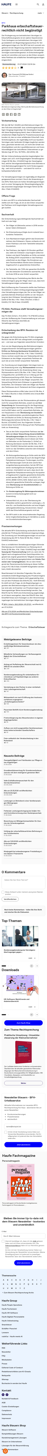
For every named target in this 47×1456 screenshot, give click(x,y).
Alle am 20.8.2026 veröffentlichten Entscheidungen (18, 791)
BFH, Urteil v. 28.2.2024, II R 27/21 (17, 604)
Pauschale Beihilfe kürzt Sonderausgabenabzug (23, 710)
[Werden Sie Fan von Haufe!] (7, 1394)
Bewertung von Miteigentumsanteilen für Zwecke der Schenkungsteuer (23, 822)
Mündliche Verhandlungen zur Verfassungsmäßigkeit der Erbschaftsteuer (23, 655)
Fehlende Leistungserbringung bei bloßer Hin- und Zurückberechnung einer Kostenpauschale (22, 812)
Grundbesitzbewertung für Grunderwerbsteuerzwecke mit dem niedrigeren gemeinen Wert (23, 771)
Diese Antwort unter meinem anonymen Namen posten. (24, 893)
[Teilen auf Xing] (15, 115)
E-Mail (4, 1232)
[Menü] (16, 4)
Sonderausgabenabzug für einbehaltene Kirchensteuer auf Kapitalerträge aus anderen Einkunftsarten (22, 677)
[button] (10, 899)
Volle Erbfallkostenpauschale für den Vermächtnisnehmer (19, 781)
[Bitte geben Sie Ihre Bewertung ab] (15, 68)
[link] (5, 13)
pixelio (17, 105)
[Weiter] (37, 966)
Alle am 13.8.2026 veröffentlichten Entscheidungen (17, 842)
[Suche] (38, 4)
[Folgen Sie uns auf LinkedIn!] (3, 1394)
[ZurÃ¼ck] (31, 966)
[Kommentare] (22, 67)
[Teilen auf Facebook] (11, 115)
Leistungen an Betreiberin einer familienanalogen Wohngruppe (22, 802)
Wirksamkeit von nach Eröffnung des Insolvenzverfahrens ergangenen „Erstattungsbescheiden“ (23, 699)
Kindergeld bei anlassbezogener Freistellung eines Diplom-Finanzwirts (23, 852)
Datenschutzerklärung (12, 1246)
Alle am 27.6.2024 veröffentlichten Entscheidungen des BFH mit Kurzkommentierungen (22, 612)
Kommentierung (9, 64)
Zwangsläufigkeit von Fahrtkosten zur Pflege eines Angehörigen (23, 761)
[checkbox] (3, 892)
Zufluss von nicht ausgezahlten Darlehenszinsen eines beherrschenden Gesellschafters (23, 729)
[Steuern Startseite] (7, 4)
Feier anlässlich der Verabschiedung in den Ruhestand (21, 739)
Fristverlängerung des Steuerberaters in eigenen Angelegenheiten (23, 719)
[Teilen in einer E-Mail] (3, 115)
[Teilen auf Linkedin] (19, 115)
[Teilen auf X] (7, 115)
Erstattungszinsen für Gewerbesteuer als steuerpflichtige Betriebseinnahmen (23, 645)
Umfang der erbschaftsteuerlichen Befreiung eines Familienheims (23, 832)
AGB (34, 1241)
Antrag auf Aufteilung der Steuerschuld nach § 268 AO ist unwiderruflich (22, 665)
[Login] (43, 4)
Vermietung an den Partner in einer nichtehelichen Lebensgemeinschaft (22, 688)
